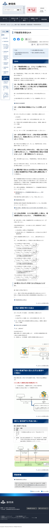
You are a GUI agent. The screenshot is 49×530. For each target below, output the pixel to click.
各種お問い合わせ (31, 508)
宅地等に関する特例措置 (21, 325)
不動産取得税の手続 (20, 199)
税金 (19, 24)
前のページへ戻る (36, 491)
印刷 (34, 44)
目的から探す (14, 19)
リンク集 (35, 517)
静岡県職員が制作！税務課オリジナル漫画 (5, 88)
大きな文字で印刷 (43, 44)
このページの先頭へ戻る (42, 303)
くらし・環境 (14, 24)
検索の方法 (23, 9)
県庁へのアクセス (42, 508)
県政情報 (44, 19)
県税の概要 (23, 24)
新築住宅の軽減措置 (20, 103)
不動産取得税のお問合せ (21, 299)
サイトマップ (4, 519)
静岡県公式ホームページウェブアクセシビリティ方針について (15, 517)
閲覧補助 (42, 8)
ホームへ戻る (45, 491)
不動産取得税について (5, 52)
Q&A (16, 50)
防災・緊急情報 (33, 10)
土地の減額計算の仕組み (37, 50)
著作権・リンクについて (7, 516)
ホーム (5, 18)
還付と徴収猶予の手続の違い (38, 52)
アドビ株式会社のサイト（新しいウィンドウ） (34, 484)
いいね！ (29, 39)
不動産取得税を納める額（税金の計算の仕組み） (5, 58)
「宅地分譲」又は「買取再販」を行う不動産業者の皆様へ (5, 96)
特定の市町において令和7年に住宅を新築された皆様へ (6, 46)
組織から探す (34, 19)
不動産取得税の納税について (5, 73)
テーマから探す (24, 19)
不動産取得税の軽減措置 (5, 63)
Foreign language (42, 11)
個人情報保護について (21, 516)
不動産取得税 (29, 24)
